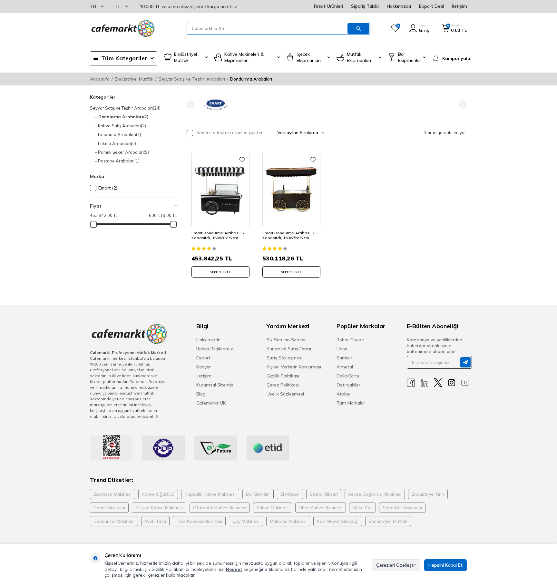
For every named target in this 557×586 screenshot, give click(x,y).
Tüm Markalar (351, 403)
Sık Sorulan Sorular (286, 340)
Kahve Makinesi (272, 508)
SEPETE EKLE (220, 272)
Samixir (344, 358)
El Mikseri (289, 494)
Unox (342, 349)
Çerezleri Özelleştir (396, 565)
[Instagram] (451, 382)
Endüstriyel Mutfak (134, 79)
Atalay (343, 394)
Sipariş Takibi (365, 6)
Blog (201, 394)
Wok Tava (155, 521)
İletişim (459, 6)
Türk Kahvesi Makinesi (199, 521)
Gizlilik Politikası (283, 376)
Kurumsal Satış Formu (290, 349)
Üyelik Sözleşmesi (285, 394)
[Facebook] (411, 382)
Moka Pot (362, 508)
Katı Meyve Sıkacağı (337, 521)
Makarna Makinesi (288, 521)
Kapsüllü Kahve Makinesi (210, 494)
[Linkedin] (424, 382)
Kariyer (203, 367)
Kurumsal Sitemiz (214, 385)
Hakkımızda (399, 6)
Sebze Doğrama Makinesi (374, 494)
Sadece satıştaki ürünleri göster (229, 132)
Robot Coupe (350, 340)
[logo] (122, 28)
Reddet (234, 569)
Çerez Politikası (283, 385)
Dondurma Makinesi (113, 521)
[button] (191, 105)
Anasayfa (100, 79)
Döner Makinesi (109, 508)
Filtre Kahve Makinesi (320, 508)
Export (203, 358)
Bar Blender (258, 494)
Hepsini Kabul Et (445, 565)
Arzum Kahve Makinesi (159, 508)
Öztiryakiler (348, 385)
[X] (438, 382)
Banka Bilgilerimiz (214, 349)
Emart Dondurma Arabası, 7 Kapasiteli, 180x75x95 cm (288, 235)
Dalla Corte (348, 376)
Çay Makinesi (245, 521)
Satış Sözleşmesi (284, 358)
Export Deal (431, 6)
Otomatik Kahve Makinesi (219, 508)
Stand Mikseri (324, 494)
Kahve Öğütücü (158, 494)
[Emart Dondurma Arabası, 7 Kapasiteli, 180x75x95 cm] (291, 189)
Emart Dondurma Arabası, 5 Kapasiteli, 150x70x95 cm (217, 235)
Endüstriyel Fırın (428, 494)
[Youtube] (465, 382)
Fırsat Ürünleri (328, 6)
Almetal (345, 367)
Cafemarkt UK (211, 403)
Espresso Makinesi (112, 494)
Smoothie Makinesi (402, 508)
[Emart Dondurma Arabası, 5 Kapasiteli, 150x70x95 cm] (220, 189)
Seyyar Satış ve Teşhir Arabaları (192, 79)
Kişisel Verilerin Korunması (294, 367)
